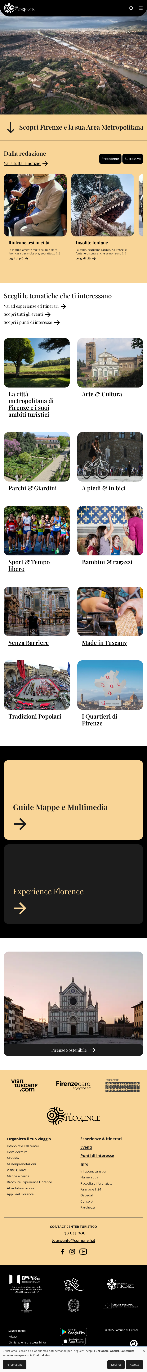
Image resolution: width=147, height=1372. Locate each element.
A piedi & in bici (104, 488)
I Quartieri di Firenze (100, 719)
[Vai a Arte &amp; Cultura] (110, 363)
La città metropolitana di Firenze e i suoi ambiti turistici (31, 404)
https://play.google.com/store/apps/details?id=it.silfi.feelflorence (73, 1332)
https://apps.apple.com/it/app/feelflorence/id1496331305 (74, 1341)
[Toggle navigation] (140, 8)
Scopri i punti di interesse (28, 322)
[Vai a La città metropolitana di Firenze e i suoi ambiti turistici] (37, 363)
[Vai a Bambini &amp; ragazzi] (110, 530)
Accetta (134, 1364)
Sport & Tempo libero (29, 565)
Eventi (86, 1147)
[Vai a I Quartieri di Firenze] (110, 685)
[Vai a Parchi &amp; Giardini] (37, 457)
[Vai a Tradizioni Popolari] (37, 685)
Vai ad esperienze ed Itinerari (32, 305)
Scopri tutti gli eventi (24, 313)
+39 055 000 (74, 1232)
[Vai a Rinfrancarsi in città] (35, 205)
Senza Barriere (28, 642)
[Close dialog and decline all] (144, 1349)
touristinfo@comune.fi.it (73, 1240)
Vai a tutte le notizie (22, 163)
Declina (116, 1364)
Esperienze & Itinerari (101, 1138)
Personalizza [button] (15, 1364)
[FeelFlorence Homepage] (19, 8)
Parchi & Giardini (32, 488)
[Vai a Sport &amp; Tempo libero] (37, 530)
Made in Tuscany (104, 642)
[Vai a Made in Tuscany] (110, 611)
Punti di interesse (97, 1155)
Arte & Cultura (102, 394)
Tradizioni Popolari (34, 716)
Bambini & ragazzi (107, 562)
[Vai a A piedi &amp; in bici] (110, 457)
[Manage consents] (134, 1343)
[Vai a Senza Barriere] (37, 611)
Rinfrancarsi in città (28, 242)
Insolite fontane (92, 242)
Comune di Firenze (126, 1330)
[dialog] (73, 1359)
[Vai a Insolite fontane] (102, 205)
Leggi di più (16, 258)
